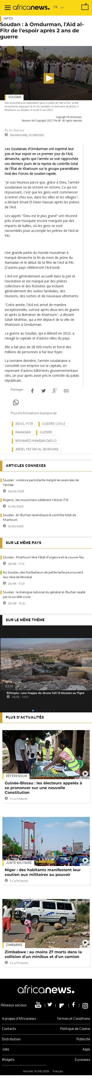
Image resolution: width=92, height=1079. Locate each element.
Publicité (83, 1039)
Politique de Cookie (75, 1029)
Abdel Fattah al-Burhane (37, 449)
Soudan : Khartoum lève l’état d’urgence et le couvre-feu (43, 557)
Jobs (5, 1049)
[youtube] (38, 1005)
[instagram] (85, 1005)
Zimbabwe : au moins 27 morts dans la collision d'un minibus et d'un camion (43, 954)
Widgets (8, 1060)
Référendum (16, 776)
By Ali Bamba (14, 130)
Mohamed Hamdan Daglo (36, 441)
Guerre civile (53, 424)
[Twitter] (50, 1005)
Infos (8, 19)
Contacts (9, 1029)
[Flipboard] (62, 1005)
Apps (86, 1049)
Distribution (11, 1039)
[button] (49, 78)
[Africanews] (31, 7)
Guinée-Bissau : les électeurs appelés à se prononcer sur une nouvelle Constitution (43, 788)
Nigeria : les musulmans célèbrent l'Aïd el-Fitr (36, 500)
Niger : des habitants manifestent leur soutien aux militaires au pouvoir (43, 872)
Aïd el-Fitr (24, 424)
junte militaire (19, 863)
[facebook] (74, 1005)
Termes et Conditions (73, 1019)
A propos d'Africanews (19, 1019)
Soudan (14, 97)
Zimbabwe (14, 945)
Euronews (82, 1060)
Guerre (46, 432)
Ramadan (23, 432)
